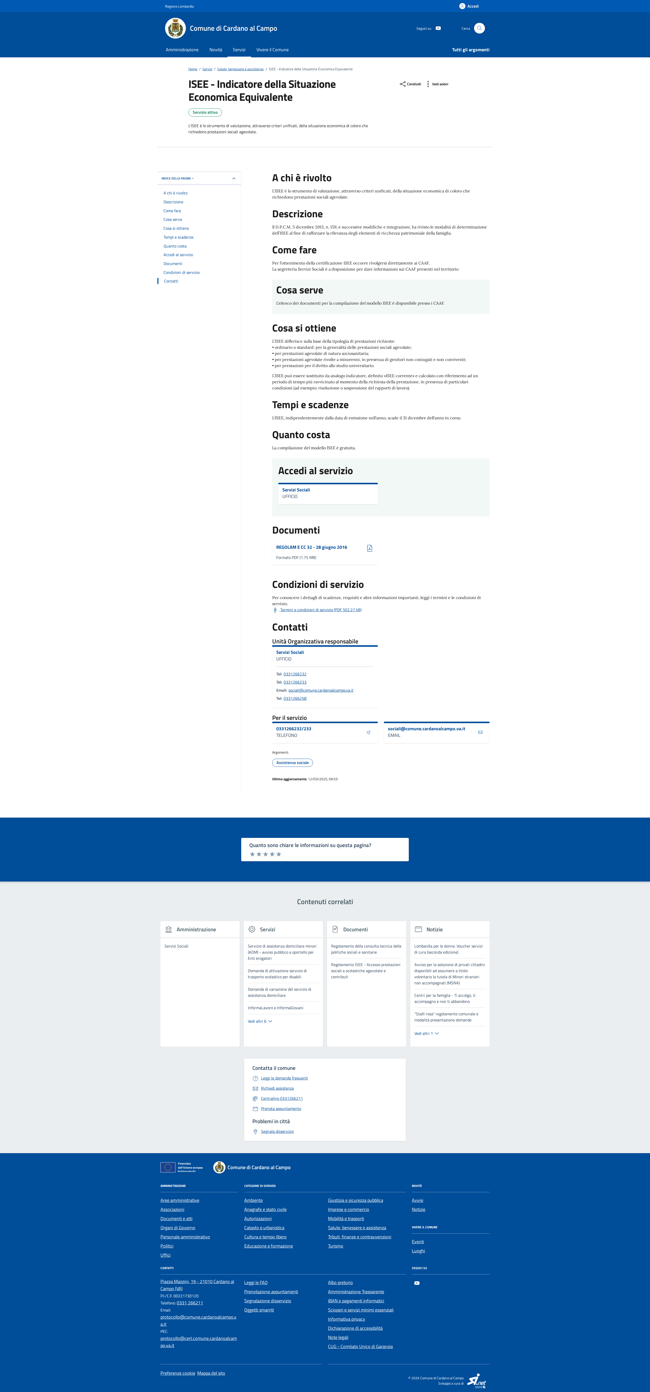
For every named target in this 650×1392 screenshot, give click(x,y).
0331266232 (295, 674)
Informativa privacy (346, 1319)
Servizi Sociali (296, 490)
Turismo (335, 1245)
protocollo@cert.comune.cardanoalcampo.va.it (198, 1342)
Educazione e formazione (268, 1245)
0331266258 (295, 698)
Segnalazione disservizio (267, 1300)
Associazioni (172, 1209)
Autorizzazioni (258, 1218)
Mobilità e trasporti (346, 1218)
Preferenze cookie (177, 1373)
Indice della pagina (176, 178)
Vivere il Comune (272, 49)
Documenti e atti (176, 1218)
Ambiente (253, 1200)
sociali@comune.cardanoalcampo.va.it (320, 690)
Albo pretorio (340, 1282)
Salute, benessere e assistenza (357, 1227)
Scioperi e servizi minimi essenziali (361, 1309)
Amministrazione (182, 49)
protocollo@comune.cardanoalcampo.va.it (198, 1321)
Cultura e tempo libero (265, 1236)
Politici (166, 1245)
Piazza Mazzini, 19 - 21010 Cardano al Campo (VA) (197, 1285)
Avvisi (417, 1200)
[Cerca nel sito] (479, 28)
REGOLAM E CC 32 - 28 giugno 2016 (311, 547)
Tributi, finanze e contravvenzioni (359, 1236)
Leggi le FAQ (256, 1282)
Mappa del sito (211, 1373)
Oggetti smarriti (259, 1309)
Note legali (338, 1337)
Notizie (418, 1209)
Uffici (165, 1255)
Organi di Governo (177, 1227)
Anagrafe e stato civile (265, 1209)
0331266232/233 (293, 729)
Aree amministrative (179, 1200)
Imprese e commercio (348, 1209)
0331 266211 (190, 1302)
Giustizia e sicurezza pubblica (355, 1200)
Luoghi (418, 1250)
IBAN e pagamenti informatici (356, 1300)
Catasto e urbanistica (264, 1227)
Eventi (418, 1241)
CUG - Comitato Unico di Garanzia (360, 1346)
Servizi (239, 49)
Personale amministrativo (185, 1236)
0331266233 (295, 682)
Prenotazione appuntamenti (271, 1291)
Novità (215, 49)
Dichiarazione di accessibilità (355, 1328)
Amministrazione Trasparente (356, 1291)
